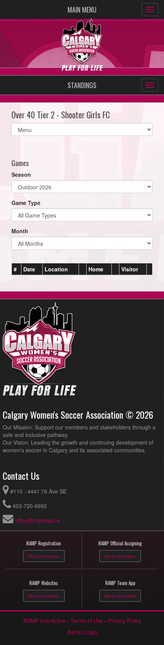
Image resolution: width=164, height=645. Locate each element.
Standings (82, 85)
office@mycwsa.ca (37, 520)
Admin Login (82, 632)
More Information (43, 556)
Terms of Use (87, 620)
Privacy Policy (124, 620)
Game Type (25, 202)
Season (21, 174)
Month (19, 231)
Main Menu (82, 10)
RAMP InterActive (44, 620)
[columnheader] (16, 269)
